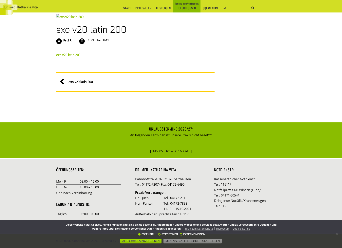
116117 (226, 184)
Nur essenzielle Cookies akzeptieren (192, 241)
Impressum (222, 228)
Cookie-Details (241, 228)
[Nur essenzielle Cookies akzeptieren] (337, 234)
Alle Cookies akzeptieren (141, 241)
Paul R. (67, 40)
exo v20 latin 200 (91, 29)
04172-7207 (150, 184)
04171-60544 (230, 195)
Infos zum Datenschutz (199, 228)
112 (223, 206)
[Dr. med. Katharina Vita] (19, 7)
